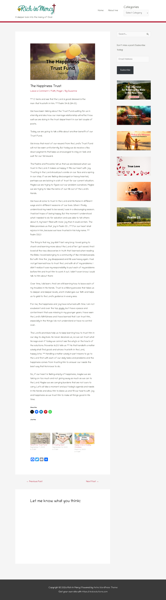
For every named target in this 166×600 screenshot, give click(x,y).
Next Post (92, 481)
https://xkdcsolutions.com (95, 592)
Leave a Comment (39, 91)
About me (113, 10)
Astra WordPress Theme (106, 587)
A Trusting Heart (58, 445)
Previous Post (34, 481)
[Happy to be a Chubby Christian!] (84, 438)
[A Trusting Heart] (62, 438)
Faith (53, 91)
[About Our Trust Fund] (40, 438)
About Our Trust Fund (38, 445)
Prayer (60, 91)
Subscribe (125, 70)
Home (101, 10)
